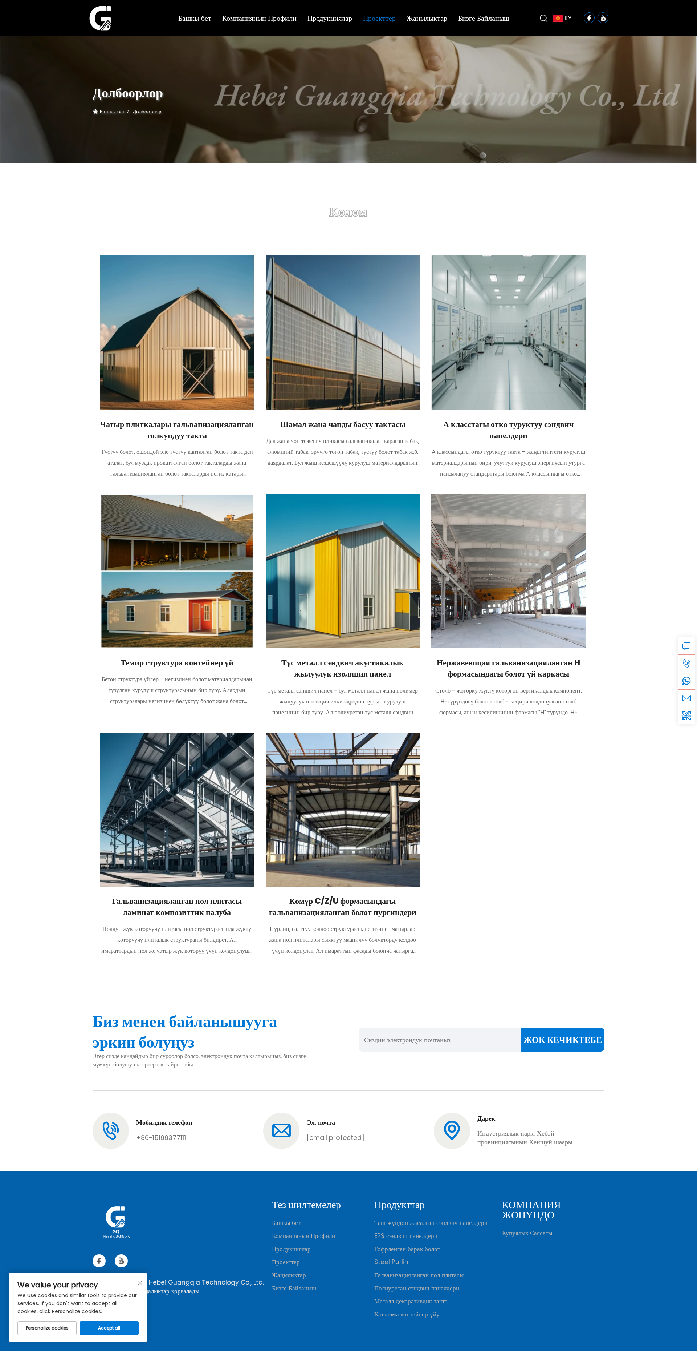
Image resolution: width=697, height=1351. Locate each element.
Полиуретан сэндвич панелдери (416, 1288)
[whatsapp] (686, 680)
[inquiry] (686, 645)
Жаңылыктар (427, 18)
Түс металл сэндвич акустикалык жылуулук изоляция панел (342, 668)
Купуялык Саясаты (527, 1233)
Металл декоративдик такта (411, 1301)
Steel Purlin (391, 1262)
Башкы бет (194, 18)
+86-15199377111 (161, 1137)
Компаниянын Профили (259, 18)
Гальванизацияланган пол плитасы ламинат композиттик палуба (177, 906)
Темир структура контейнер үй (177, 662)
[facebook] (99, 1260)
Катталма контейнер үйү (407, 1314)
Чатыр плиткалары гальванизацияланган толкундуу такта (177, 430)
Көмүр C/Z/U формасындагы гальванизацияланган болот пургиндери (342, 906)
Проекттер (379, 18)
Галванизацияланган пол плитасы (419, 1275)
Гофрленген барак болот (407, 1249)
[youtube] (121, 1260)
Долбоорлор (147, 111)
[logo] (100, 17)
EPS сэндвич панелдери (405, 1235)
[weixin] (686, 715)
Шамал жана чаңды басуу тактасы (342, 424)
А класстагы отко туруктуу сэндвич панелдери (508, 430)
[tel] (686, 663)
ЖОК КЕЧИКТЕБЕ (562, 1040)
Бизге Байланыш (483, 18)
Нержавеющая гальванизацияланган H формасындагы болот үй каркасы (508, 668)
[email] (686, 698)
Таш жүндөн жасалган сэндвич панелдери (431, 1222)
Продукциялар (329, 18)
